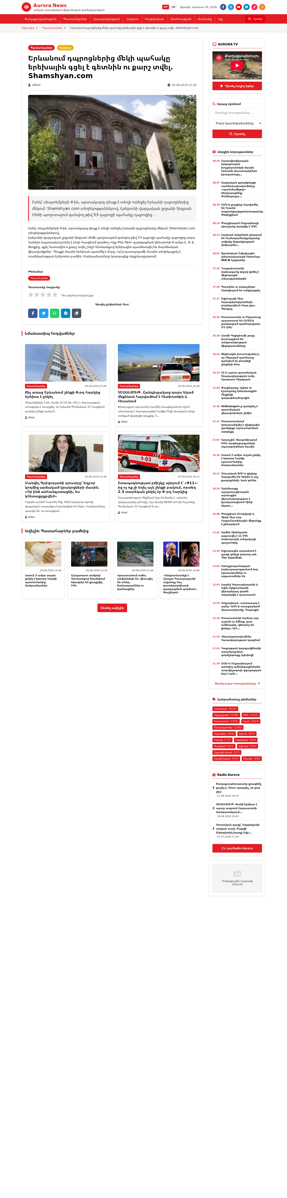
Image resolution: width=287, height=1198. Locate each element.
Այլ (220, 19)
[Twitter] (231, 7)
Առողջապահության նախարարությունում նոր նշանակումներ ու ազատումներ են (239, 571)
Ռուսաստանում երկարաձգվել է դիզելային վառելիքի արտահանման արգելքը (240, 426)
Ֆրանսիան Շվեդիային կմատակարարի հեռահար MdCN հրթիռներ (240, 256)
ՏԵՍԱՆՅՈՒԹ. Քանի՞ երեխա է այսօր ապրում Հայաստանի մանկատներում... (236, 808)
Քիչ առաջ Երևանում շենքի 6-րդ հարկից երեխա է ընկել (62, 394)
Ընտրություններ (228, 727)
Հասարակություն (106, 19)
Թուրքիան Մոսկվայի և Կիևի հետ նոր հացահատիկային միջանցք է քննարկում (241, 519)
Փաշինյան (224, 746)
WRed (36, 85)
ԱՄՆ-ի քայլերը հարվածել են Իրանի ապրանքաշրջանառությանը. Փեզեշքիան (242, 210)
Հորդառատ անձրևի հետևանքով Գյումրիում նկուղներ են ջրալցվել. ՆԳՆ (88, 580)
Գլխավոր (28, 28)
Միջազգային (226, 715)
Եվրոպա (248, 746)
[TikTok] (254, 7)
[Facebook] (223, 7)
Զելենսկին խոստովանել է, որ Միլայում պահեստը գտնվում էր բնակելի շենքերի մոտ (240, 359)
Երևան (247, 733)
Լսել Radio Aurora (239, 848)
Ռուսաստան (226, 721)
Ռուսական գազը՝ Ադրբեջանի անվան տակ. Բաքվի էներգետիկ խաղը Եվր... (237, 828)
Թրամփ (251, 758)
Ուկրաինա (224, 733)
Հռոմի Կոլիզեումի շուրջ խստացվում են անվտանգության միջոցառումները (237, 341)
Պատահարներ (75, 19)
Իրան (251, 721)
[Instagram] (262, 7)
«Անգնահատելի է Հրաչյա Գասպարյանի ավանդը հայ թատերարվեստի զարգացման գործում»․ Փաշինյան (180, 583)
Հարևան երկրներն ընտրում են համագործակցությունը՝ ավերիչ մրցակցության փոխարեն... (241, 240)
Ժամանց (205, 19)
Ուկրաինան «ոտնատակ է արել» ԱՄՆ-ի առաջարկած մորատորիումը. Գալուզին (240, 606)
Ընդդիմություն (226, 758)
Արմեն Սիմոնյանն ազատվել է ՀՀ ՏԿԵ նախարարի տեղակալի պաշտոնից (238, 537)
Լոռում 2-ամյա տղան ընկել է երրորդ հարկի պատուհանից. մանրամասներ (41, 580)
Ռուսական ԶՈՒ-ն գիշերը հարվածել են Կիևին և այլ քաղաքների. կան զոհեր (239, 476)
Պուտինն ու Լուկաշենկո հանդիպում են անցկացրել (240, 288)
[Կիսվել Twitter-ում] (43, 313)
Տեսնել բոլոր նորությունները (236, 683)
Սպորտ (132, 19)
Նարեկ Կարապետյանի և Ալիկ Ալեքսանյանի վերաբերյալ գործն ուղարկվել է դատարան (239, 590)
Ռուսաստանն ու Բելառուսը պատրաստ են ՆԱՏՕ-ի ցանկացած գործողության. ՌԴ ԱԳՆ (241, 322)
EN (173, 7)
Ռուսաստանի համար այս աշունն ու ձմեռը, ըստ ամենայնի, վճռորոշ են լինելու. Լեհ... (240, 623)
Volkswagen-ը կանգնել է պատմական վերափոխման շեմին (239, 409)
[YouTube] (239, 7)
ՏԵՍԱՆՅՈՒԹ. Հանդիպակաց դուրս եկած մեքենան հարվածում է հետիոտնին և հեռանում (155, 396)
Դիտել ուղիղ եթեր (239, 86)
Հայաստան (225, 708)
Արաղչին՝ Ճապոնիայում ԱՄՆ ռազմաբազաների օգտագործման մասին (239, 443)
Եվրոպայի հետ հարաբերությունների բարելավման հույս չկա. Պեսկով (238, 304)
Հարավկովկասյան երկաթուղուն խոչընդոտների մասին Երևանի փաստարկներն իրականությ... (239, 167)
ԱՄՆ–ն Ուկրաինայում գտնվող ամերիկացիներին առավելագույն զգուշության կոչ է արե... (241, 668)
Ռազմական (154, 19)
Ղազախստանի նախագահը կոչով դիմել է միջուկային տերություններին (240, 273)
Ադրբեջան (246, 740)
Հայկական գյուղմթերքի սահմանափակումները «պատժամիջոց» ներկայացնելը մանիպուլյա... (238, 189)
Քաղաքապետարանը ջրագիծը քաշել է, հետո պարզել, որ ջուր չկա (238, 787)
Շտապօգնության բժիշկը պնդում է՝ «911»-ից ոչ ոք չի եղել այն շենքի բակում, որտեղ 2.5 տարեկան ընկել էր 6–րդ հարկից (158, 487)
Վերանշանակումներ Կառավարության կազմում (240, 638)
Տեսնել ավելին (112, 608)
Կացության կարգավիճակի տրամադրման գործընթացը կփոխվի (241, 651)
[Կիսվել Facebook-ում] (32, 313)
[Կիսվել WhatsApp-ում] (54, 313)
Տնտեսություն (180, 19)
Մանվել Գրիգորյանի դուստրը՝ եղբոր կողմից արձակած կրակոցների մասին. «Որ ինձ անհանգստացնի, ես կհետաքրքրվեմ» (62, 489)
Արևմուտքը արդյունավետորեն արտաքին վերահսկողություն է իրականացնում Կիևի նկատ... (237, 496)
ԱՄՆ (250, 715)
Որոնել (239, 134)
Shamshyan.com (182, 228)
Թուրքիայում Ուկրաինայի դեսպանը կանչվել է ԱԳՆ (240, 224)
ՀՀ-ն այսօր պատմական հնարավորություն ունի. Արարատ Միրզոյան (239, 376)
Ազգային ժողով (227, 752)
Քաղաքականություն (41, 19)
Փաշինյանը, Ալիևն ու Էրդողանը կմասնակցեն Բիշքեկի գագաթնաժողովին (239, 393)
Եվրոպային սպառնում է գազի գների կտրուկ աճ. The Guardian (239, 554)
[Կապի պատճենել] (76, 313)
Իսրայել (222, 740)
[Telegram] (246, 7)
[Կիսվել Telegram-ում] (65, 313)
